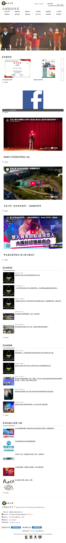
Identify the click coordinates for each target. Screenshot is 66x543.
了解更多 (6, 82)
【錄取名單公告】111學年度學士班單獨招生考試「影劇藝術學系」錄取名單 (38, 301)
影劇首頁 (17, 11)
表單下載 (38, 14)
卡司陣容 (38, 11)
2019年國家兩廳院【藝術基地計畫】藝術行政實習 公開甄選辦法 (34, 428)
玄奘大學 (6, 11)
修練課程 (48, 11)
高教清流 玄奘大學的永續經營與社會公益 (27, 275)
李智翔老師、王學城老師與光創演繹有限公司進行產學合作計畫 (34, 353)
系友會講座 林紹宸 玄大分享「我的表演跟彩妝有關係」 (32, 326)
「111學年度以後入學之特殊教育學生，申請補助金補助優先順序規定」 (36, 288)
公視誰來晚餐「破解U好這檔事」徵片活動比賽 (29, 467)
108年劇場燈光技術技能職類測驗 (25, 441)
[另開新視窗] (7, 3)
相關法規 (27, 14)
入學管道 (58, 11)
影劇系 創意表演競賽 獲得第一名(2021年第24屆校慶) (31, 404)
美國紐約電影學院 (7, 79)
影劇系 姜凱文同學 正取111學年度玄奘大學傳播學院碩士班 (33, 365)
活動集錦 (6, 14)
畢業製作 (58, 14)
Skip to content (39, 3)
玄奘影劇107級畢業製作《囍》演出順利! (27, 314)
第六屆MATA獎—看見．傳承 (24, 480)
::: (30, 3)
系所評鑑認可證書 (38, 79)
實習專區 (48, 14)
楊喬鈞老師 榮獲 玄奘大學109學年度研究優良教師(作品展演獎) (34, 391)
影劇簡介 (27, 11)
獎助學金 (17, 14)
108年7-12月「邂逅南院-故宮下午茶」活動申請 (29, 454)
